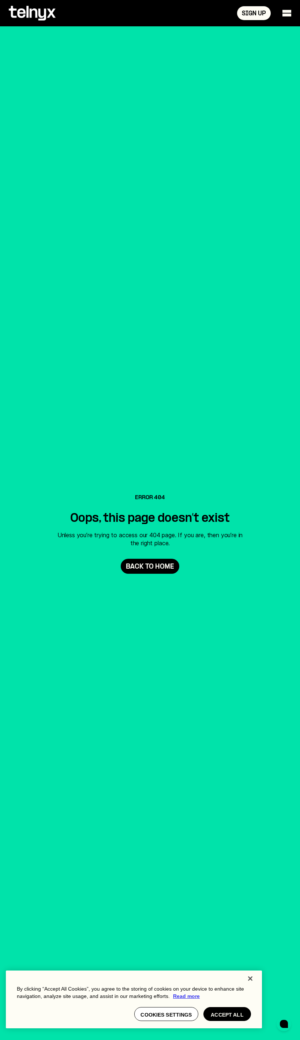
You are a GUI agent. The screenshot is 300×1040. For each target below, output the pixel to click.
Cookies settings (166, 1015)
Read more (186, 996)
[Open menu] (286, 13)
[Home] (32, 13)
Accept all (227, 1015)
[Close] (250, 979)
